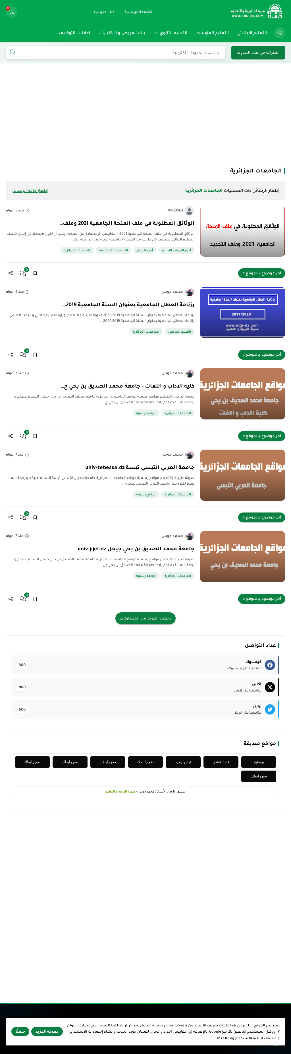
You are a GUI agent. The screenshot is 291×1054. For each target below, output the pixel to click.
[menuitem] (278, 32)
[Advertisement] (145, 115)
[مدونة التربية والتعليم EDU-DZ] (256, 11)
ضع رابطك (145, 762)
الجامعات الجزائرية (77, 250)
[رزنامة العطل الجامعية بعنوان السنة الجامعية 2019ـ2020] (242, 312)
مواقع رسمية (145, 413)
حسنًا (20, 1032)
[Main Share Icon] (11, 273)
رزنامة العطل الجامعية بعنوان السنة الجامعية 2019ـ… (128, 304)
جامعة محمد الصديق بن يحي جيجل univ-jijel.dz (136, 548)
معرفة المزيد (47, 1032)
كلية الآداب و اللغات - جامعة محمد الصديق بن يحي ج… (127, 386)
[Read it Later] (35, 273)
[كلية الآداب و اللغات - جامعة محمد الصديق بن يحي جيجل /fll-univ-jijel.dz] (242, 393)
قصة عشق (221, 762)
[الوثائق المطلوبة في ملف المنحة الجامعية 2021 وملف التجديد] (242, 231)
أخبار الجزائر (145, 250)
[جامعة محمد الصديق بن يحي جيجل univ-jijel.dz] (242, 556)
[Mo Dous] (189, 210)
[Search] (13, 53)
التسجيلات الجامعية (113, 250)
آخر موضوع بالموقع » (261, 273)
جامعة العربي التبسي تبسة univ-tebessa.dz (139, 467)
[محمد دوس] (189, 292)
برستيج (258, 762)
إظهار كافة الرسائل (30, 190)
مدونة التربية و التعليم (120, 791)
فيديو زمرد (183, 762)
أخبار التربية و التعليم (176, 250)
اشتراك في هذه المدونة (258, 52)
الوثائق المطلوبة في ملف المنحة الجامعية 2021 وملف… (127, 223)
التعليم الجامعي (179, 331)
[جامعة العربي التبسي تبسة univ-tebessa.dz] (242, 475)
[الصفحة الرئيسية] (279, 32)
